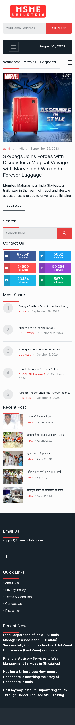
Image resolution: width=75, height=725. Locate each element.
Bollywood (27, 333)
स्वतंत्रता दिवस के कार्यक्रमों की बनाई (45, 490)
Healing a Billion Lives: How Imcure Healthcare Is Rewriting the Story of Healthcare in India (31, 677)
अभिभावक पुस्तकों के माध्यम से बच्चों (44, 471)
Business (25, 354)
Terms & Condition (18, 597)
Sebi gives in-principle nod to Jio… (40, 349)
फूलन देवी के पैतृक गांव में (39, 453)
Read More (14, 206)
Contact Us (13, 604)
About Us (12, 583)
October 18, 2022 (45, 422)
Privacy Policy (15, 590)
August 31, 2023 (44, 441)
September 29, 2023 (45, 148)
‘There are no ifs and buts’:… (37, 327)
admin (7, 148)
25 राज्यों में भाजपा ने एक (39, 416)
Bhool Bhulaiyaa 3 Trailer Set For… (40, 369)
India (21, 148)
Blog (22, 311)
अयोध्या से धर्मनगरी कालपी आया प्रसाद (45, 434)
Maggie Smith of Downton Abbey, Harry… (44, 306)
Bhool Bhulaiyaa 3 (32, 374)
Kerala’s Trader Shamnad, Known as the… (45, 392)
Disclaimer (12, 611)
